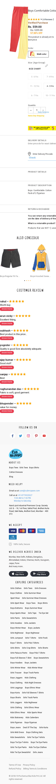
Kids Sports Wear (34, 712)
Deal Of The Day (30, 727)
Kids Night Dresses (33, 683)
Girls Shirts (15, 648)
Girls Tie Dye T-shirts (36, 737)
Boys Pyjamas (31, 722)
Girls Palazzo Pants (18, 653)
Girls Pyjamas (16, 722)
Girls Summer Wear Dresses (34, 598)
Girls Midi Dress (17, 732)
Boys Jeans (15, 727)
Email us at (24, 491)
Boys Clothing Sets (34, 732)
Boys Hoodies (16, 663)
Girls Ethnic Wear (31, 707)
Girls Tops (32, 613)
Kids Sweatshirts (17, 737)
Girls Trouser (15, 673)
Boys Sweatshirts (41, 658)
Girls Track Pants (30, 697)
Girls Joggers (16, 702)
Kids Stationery (16, 717)
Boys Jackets (34, 628)
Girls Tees (23, 468)
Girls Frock (42, 638)
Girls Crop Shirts (29, 648)
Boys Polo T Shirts (37, 653)
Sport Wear (15, 598)
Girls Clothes (15, 588)
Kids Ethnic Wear (17, 712)
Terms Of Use (15, 765)
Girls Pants (15, 618)
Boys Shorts (15, 697)
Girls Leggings (16, 688)
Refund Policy (15, 768)
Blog (11, 477)
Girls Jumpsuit (16, 638)
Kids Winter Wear (35, 668)
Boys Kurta (15, 693)
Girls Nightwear (16, 633)
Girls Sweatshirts (29, 618)
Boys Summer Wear (33, 608)
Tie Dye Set (43, 613)
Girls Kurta (43, 727)
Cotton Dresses (16, 472)
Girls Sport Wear (17, 603)
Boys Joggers (16, 678)
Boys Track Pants (31, 673)
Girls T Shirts (30, 638)
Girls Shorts (43, 648)
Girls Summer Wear (32, 593)
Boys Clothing (16, 683)
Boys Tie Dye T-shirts (19, 742)
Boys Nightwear (32, 633)
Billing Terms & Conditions (35, 768)
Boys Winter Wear (18, 628)
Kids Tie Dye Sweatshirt (20, 752)
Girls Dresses (40, 588)
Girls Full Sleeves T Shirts (33, 693)
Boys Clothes (16, 593)
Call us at (20, 495)
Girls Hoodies (16, 623)
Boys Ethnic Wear (32, 688)
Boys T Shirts (16, 643)
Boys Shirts (34, 468)
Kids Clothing (30, 678)
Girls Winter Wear (17, 668)
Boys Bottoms (16, 608)
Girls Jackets (30, 623)
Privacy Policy (29, 765)
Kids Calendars (32, 717)
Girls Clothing (16, 707)
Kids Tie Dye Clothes (38, 747)
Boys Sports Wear (18, 613)
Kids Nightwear (30, 702)
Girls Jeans (38, 752)
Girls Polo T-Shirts (31, 643)
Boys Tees (13, 468)
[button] (25, 280)
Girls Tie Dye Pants (18, 747)
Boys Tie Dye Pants (39, 742)
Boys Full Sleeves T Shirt (20, 658)
